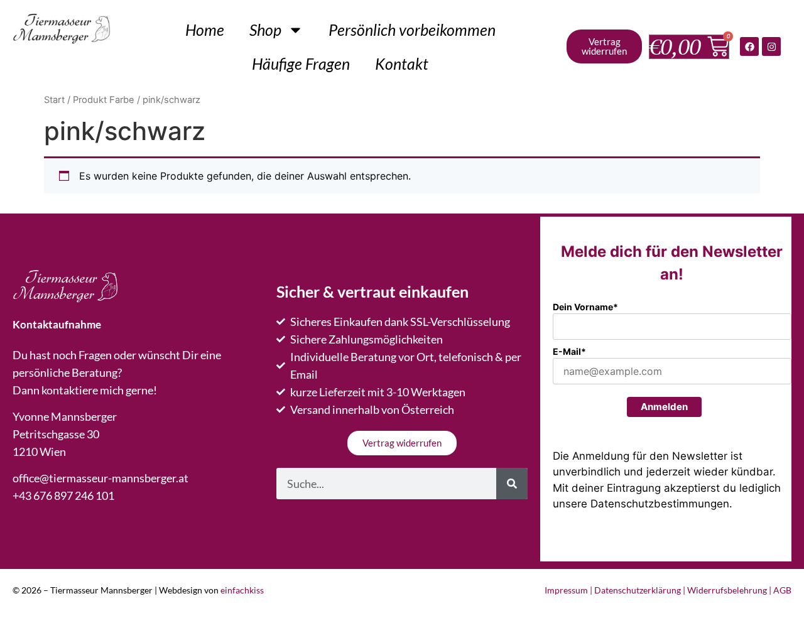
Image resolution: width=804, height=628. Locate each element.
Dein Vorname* (585, 306)
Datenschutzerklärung (637, 590)
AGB (782, 590)
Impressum (566, 590)
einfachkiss (242, 590)
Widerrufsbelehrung (727, 590)
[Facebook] (749, 46)
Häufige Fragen (301, 63)
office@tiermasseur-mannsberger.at (100, 478)
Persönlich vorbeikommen (412, 29)
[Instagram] (771, 46)
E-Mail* (569, 351)
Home (204, 29)
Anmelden (664, 407)
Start (54, 100)
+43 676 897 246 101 (63, 495)
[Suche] (512, 483)
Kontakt (401, 63)
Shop (265, 29)
